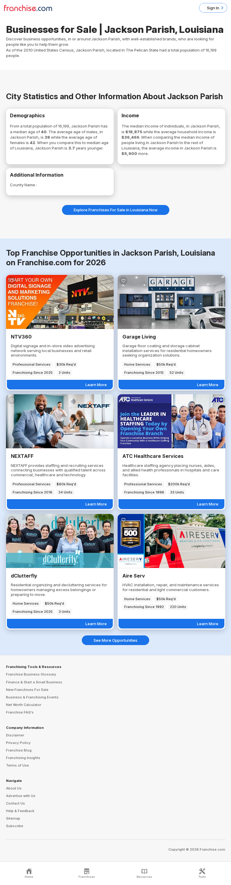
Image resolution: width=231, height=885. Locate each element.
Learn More (96, 384)
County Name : (23, 184)
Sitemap (13, 818)
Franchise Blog (19, 750)
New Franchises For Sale (27, 690)
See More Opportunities (115, 640)
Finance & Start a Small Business (34, 682)
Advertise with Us (20, 796)
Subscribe (14, 826)
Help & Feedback (20, 811)
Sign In (213, 7)
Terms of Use (17, 765)
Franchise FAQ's (20, 712)
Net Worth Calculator (23, 705)
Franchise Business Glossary (31, 674)
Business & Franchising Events (32, 697)
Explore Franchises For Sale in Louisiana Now (116, 209)
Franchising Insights (23, 758)
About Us (14, 788)
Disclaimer (15, 735)
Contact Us (15, 803)
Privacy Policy (18, 743)
